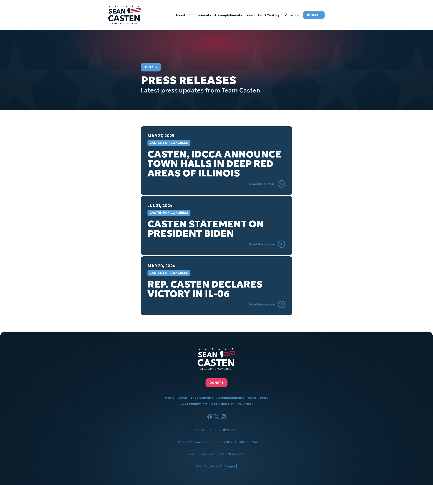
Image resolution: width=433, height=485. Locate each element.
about (180, 15)
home (169, 397)
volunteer (292, 15)
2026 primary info (194, 404)
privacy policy (206, 453)
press (264, 397)
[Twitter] (216, 416)
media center (236, 453)
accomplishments (228, 15)
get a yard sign (269, 15)
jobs (192, 453)
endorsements (200, 15)
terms (220, 453)
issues (250, 15)
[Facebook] (209, 416)
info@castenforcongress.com (216, 429)
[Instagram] (223, 416)
